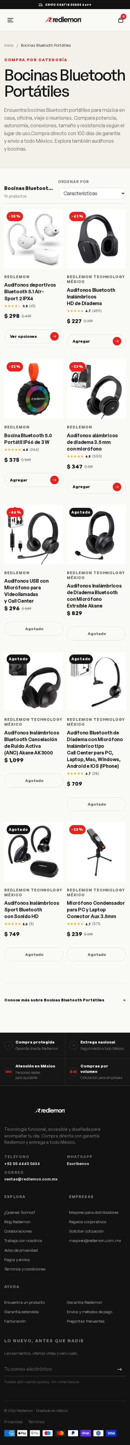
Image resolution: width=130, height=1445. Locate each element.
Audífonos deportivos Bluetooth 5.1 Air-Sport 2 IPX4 (30, 291)
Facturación (15, 1321)
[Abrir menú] (10, 20)
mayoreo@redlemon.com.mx (95, 1240)
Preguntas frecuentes (86, 1321)
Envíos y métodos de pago (89, 1311)
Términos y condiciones (25, 1269)
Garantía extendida (21, 1311)
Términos (36, 1421)
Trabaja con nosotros (23, 1240)
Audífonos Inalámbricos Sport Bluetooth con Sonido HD (31, 909)
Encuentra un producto (24, 1302)
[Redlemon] (65, 20)
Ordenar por (73, 181)
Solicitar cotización (86, 1231)
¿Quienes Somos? (19, 1212)
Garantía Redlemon (84, 1302)
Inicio (9, 45)
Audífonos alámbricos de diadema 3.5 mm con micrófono (92, 442)
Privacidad (13, 1421)
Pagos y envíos (17, 1259)
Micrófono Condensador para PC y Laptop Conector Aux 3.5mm (96, 909)
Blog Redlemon (17, 1221)
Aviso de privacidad (21, 1250)
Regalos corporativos (87, 1221)
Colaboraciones (18, 1231)
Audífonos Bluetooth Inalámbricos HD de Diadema (91, 296)
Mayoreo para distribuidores (94, 1212)
